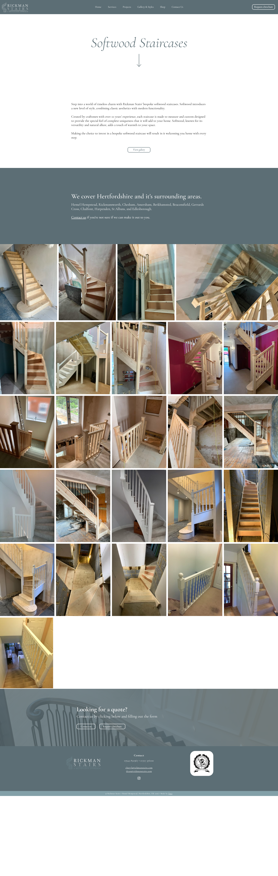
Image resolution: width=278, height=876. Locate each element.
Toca (170, 793)
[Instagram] (139, 778)
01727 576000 (147, 760)
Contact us (78, 217)
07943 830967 (131, 760)
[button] (112, 7)
